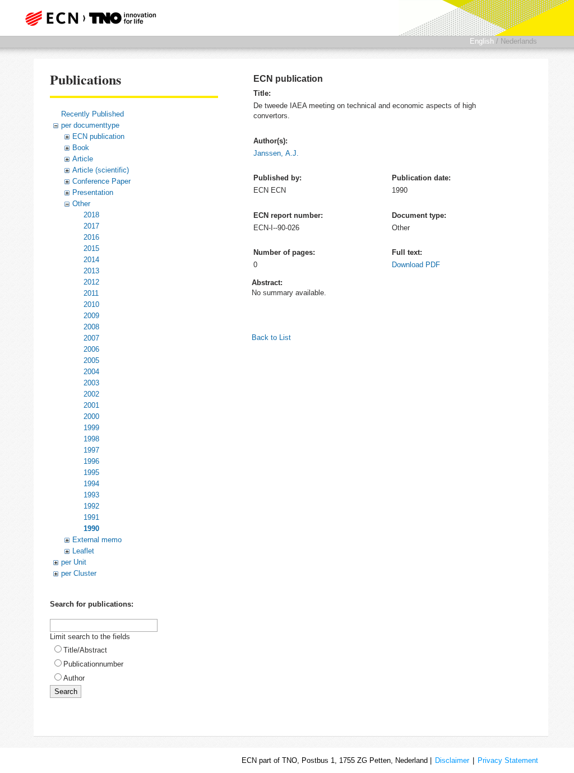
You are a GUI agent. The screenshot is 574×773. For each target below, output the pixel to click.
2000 (91, 416)
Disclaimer (452, 760)
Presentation (92, 192)
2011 (91, 293)
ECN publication (98, 136)
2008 (91, 327)
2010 (91, 304)
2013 (91, 271)
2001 (91, 405)
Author (74, 678)
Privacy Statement (508, 760)
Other (81, 203)
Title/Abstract (85, 650)
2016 (91, 237)
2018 (91, 215)
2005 (91, 360)
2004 (91, 371)
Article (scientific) (100, 170)
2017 (91, 226)
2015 (91, 248)
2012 (91, 282)
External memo (97, 539)
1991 (91, 517)
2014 (91, 259)
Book (80, 147)
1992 (91, 506)
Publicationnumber (93, 664)
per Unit (73, 562)
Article (82, 159)
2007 (91, 338)
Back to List (271, 337)
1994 (91, 483)
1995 (91, 472)
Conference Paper (101, 181)
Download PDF (416, 264)
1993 (91, 495)
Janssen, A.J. (276, 153)
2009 (91, 315)
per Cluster (78, 573)
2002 (91, 394)
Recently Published (92, 114)
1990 (91, 528)
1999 (91, 427)
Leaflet (83, 551)
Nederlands (519, 41)
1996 (91, 461)
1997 (91, 450)
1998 (91, 439)
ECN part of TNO (94, 18)
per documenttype (90, 125)
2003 (91, 383)
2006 (91, 349)
